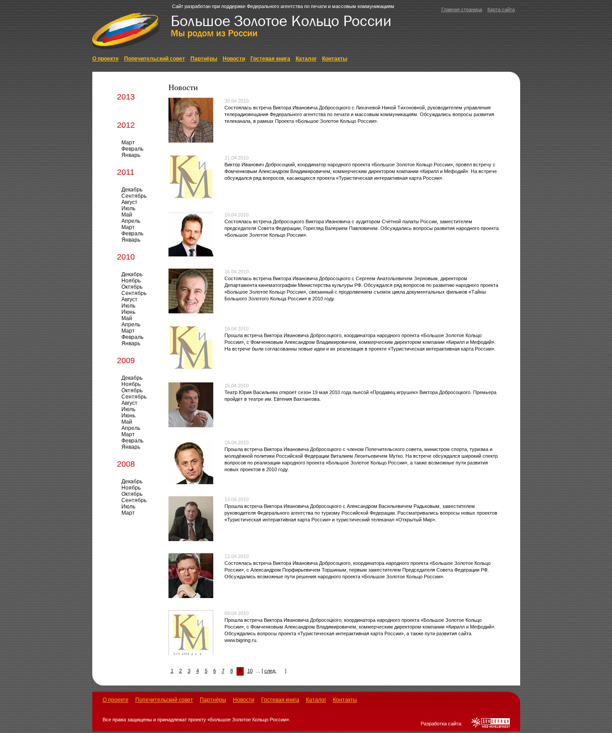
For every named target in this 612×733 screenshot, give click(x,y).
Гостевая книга (270, 59)
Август (129, 202)
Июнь (128, 312)
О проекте (105, 59)
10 (250, 670)
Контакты (334, 59)
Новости (234, 59)
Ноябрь (131, 281)
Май (126, 215)
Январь (130, 155)
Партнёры (203, 59)
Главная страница (461, 9)
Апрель (130, 221)
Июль (128, 208)
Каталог (306, 59)
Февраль (132, 149)
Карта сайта (501, 9)
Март (128, 142)
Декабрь (131, 190)
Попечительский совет (154, 59)
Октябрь (131, 287)
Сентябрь (134, 196)
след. (270, 670)
